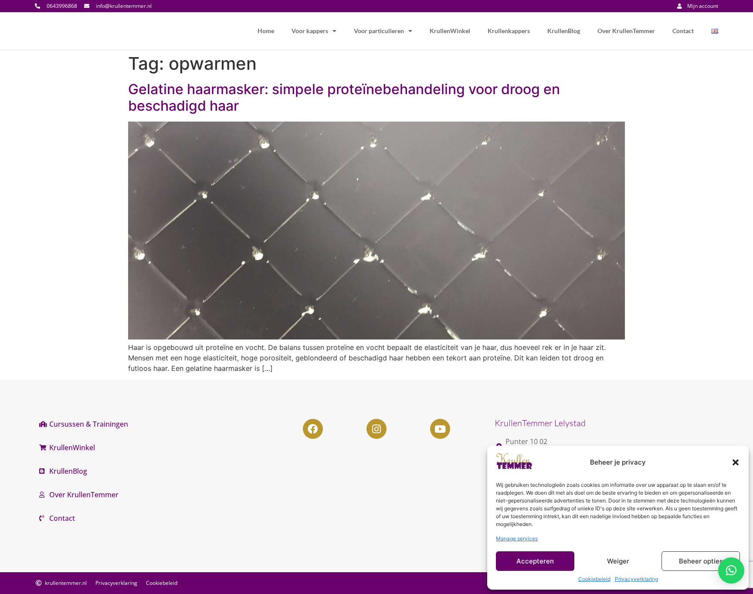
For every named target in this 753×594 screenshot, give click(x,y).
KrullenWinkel (450, 30)
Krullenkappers (509, 30)
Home (266, 30)
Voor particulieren (379, 30)
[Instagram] (376, 429)
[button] (735, 462)
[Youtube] (440, 429)
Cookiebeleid (594, 579)
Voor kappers (310, 30)
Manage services (517, 538)
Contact (683, 30)
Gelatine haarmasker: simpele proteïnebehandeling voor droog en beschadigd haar (344, 97)
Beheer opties (701, 561)
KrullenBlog (563, 30)
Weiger (618, 561)
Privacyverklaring (636, 579)
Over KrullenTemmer (626, 30)
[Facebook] (313, 429)
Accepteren (535, 561)
